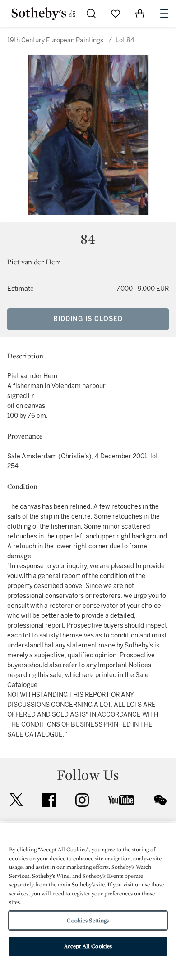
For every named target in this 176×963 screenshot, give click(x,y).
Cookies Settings (88, 920)
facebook (49, 800)
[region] (88, 893)
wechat (160, 800)
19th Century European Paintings (55, 40)
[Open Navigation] (164, 13)
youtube (121, 800)
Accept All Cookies (88, 946)
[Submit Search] (91, 13)
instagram (82, 800)
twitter (16, 800)
